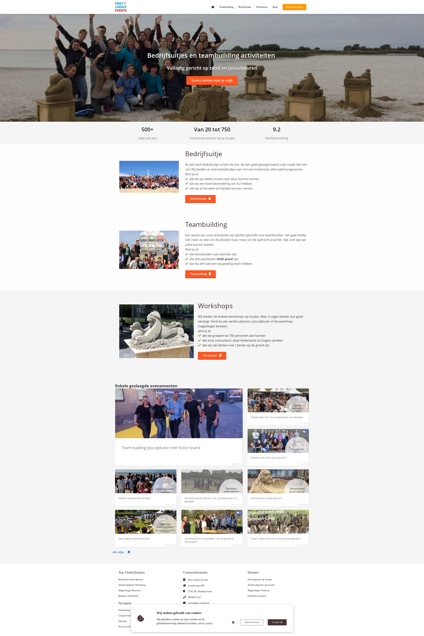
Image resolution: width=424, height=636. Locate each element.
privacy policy (205, 623)
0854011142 (194, 597)
